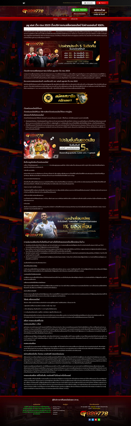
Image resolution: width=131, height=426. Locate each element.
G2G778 (93, 407)
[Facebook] (89, 420)
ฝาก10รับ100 (37, 407)
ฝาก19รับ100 (37, 414)
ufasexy (30, 408)
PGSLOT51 (25, 412)
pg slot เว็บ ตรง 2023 (43, 165)
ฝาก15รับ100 (43, 408)
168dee (43, 410)
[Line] (99, 420)
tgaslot (36, 408)
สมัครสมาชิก (74, 19)
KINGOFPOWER (96, 408)
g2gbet (26, 407)
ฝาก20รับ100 (36, 410)
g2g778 (48, 410)
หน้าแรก (55, 19)
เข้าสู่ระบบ (64, 19)
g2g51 (31, 407)
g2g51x (30, 410)
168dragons (45, 407)
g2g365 (25, 408)
